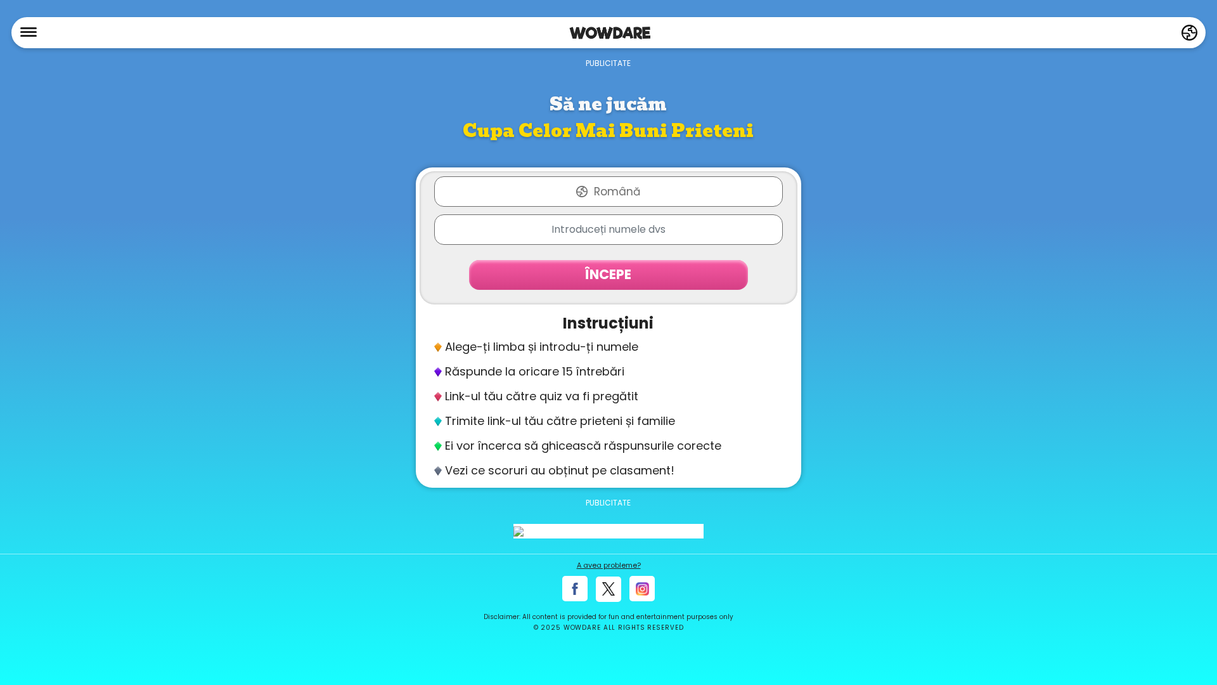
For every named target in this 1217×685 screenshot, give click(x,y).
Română (617, 191)
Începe (608, 274)
